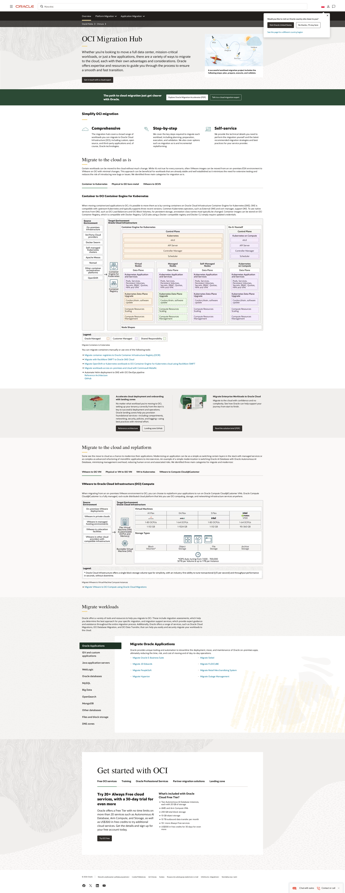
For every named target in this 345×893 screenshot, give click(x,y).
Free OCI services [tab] (107, 781)
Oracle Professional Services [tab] (152, 781)
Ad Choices (152, 877)
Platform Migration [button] (104, 16)
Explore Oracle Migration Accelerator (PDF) (187, 97)
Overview (86, 16)
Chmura (100, 24)
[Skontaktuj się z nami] (333, 6)
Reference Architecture (96, 375)
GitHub (88, 378)
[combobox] (172, 6)
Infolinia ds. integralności (210, 877)
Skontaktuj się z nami (229, 877)
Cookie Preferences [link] (139, 877)
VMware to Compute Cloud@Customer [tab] (179, 471)
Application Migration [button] (131, 16)
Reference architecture (128, 428)
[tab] (100, 645)
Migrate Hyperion (141, 676)
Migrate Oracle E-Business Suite (148, 657)
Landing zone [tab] (217, 781)
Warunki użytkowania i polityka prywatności (113, 877)
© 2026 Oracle (87, 877)
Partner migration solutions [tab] (189, 781)
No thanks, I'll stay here (308, 25)
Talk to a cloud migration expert (225, 97)
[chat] (294, 888)
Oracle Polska (87, 24)
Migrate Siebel (207, 657)
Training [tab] (126, 781)
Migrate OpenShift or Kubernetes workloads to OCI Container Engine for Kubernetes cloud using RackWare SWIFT (140, 363)
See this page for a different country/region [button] (285, 32)
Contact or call (328, 888)
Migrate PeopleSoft (142, 670)
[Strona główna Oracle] (24, 6)
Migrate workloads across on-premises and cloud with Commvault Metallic (121, 368)
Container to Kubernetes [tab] (94, 184)
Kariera (161, 877)
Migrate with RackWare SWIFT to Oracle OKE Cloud (109, 359)
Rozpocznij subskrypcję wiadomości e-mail (182, 877)
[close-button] (338, 888)
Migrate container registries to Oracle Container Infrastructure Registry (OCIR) (122, 355)
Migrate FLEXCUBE (209, 663)
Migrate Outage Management (214, 676)
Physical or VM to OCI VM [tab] (119, 471)
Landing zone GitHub (153, 428)
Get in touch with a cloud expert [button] (97, 79)
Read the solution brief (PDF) (227, 428)
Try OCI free (104, 838)
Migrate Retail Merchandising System (218, 670)
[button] (11, 6)
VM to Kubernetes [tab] (145, 471)
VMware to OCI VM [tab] (91, 471)
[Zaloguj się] (328, 6)
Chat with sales (306, 888)
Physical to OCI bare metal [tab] (125, 184)
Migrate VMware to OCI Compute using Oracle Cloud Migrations (115, 586)
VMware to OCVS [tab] (152, 184)
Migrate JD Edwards (142, 663)
